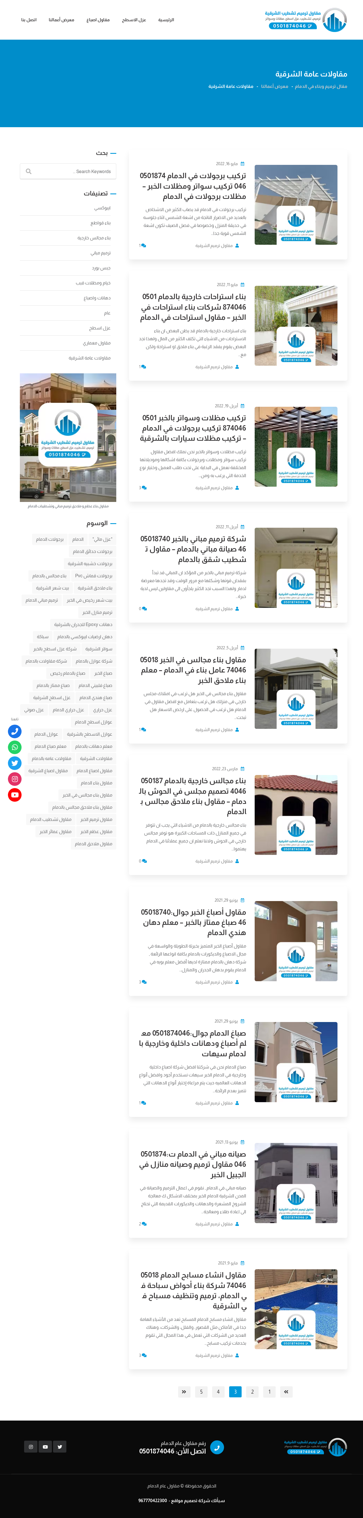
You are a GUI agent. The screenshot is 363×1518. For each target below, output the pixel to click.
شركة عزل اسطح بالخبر (55, 648)
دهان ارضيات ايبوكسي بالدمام (84, 636)
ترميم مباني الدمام (42, 600)
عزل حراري (102, 709)
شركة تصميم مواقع (190, 1500)
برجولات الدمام (50, 539)
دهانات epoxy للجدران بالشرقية (83, 624)
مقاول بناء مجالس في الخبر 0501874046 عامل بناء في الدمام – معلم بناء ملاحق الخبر (193, 669)
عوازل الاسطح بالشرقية (89, 734)
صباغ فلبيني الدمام (95, 685)
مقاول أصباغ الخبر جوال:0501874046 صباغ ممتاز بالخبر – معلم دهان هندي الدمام (193, 922)
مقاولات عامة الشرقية (90, 357)
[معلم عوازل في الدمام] (15, 795)
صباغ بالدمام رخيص (67, 673)
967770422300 (152, 1500)
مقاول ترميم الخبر (96, 819)
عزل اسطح (100, 327)
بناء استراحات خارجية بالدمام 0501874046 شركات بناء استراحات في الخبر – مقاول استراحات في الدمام (193, 306)
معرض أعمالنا (61, 19)
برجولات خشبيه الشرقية (90, 563)
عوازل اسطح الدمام (93, 721)
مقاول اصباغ (98, 19)
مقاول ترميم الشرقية (214, 245)
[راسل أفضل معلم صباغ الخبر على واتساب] (15, 747)
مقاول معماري (97, 342)
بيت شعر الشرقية (52, 588)
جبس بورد (101, 267)
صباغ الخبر (103, 673)
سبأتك (218, 1500)
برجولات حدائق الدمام (92, 551)
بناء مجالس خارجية (94, 237)
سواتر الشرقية (98, 648)
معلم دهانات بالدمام (93, 746)
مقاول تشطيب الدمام (50, 819)
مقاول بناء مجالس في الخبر (87, 795)
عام (107, 312)
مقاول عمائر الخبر (55, 831)
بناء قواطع (100, 222)
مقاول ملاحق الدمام (93, 843)
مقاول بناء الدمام (96, 782)
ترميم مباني (100, 252)
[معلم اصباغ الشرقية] (15, 779)
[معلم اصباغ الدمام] (15, 763)
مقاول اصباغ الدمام (94, 770)
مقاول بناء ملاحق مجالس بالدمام (82, 807)
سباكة (42, 636)
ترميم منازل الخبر (97, 612)
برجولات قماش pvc (93, 575)
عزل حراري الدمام (68, 709)
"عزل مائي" (102, 539)
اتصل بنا (29, 19)
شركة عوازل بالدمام (94, 661)
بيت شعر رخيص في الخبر (89, 600)
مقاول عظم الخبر (96, 831)
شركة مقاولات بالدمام (46, 661)
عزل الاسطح (134, 19)
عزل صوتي (34, 709)
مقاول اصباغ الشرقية (48, 770)
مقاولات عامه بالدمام (51, 758)
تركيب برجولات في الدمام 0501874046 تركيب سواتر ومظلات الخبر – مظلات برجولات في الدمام (193, 185)
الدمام (78, 539)
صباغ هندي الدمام (95, 697)
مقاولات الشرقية (96, 758)
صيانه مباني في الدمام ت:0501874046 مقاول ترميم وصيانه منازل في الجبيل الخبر (192, 1164)
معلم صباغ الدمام (50, 746)
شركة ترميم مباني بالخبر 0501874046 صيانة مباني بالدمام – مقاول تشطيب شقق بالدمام (193, 549)
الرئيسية (166, 19)
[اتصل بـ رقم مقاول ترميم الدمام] (15, 731)
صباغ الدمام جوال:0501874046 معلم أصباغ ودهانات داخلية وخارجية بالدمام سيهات (192, 1043)
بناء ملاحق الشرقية (95, 588)
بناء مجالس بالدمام (49, 575)
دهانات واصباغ (97, 297)
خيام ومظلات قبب (93, 282)
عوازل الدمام (46, 734)
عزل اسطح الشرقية (52, 697)
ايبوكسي (102, 207)
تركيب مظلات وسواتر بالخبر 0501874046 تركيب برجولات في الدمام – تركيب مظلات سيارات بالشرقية (193, 428)
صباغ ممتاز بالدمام (53, 685)
